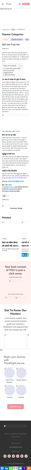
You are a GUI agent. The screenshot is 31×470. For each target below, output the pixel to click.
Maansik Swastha (16, 39)
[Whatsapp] (28, 255)
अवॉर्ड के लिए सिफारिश (9, 75)
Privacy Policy (22, 434)
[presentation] (0, 350)
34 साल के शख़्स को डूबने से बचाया (12, 68)
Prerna (13, 29)
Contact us (14, 434)
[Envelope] (21, 456)
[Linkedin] (25, 255)
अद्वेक (3, 95)
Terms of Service (15, 436)
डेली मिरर (18, 131)
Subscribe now (15, 406)
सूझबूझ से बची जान (8, 73)
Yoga (27, 39)
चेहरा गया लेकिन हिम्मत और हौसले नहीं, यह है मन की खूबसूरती (10, 244)
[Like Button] (4, 196)
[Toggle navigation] (3, 4)
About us (7, 434)
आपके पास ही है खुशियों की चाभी (16, 181)
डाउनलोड (11, 189)
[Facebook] (23, 255)
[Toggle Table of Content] (19, 66)
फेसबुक (6, 191)
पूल (7, 140)
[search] (20, 4)
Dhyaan (5, 39)
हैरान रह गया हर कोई (9, 71)
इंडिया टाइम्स (8, 185)
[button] (26, 4)
